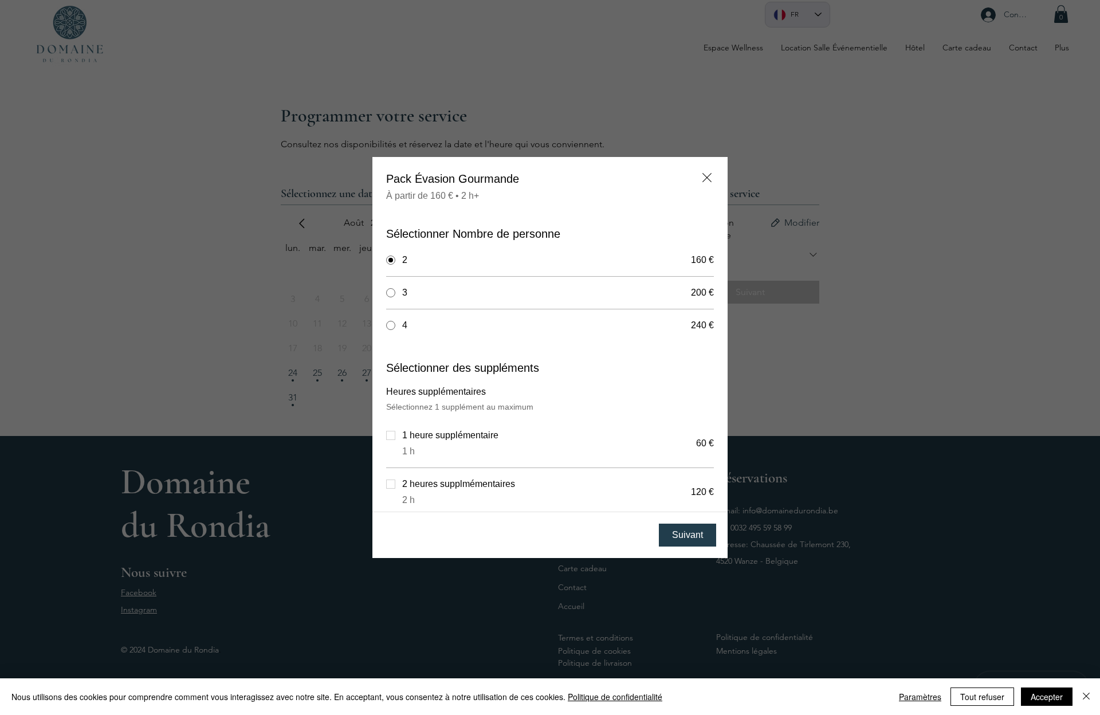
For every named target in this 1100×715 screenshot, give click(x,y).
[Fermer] (1086, 697)
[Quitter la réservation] (707, 177)
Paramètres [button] (920, 696)
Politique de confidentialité (615, 696)
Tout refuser (982, 696)
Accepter (1047, 696)
